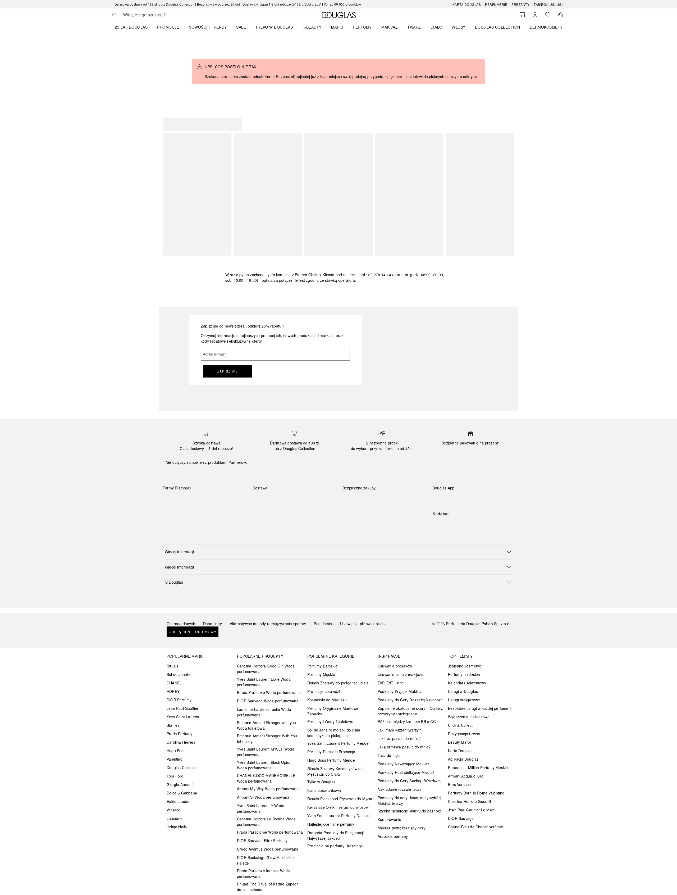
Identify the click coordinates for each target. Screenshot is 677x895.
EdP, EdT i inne (391, 682)
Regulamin (323, 623)
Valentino (174, 759)
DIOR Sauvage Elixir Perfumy (262, 840)
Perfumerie (496, 4)
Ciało (436, 27)
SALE (241, 27)
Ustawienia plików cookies (362, 623)
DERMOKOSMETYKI (548, 27)
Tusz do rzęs (389, 755)
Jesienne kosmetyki (465, 666)
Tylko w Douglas (321, 781)
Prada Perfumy (180, 733)
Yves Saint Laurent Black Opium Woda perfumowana (264, 765)
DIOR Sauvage (461, 818)
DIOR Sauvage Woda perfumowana (268, 700)
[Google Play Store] (445, 499)
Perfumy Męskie (321, 674)
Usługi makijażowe (464, 699)
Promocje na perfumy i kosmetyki (335, 845)
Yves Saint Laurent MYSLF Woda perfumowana (265, 751)
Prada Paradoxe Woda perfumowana (269, 692)
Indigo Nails (177, 826)
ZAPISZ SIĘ (227, 371)
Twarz (414, 27)
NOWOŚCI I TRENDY (208, 27)
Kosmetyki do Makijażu (327, 699)
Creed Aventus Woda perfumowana (267, 849)
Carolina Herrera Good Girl (471, 801)
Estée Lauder (178, 801)
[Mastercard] (190, 500)
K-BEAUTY (312, 27)
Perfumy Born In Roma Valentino (476, 793)
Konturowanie (389, 819)
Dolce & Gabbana (182, 793)
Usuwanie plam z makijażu (400, 674)
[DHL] (261, 500)
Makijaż (389, 27)
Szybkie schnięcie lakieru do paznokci (410, 811)
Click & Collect (460, 725)
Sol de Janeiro (179, 674)
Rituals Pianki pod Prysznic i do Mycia (339, 798)
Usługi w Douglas (463, 691)
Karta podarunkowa (324, 790)
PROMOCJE (168, 27)
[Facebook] (436, 524)
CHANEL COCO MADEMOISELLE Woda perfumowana (266, 778)
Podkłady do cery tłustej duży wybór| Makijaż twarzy (409, 800)
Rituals (172, 666)
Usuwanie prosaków (395, 666)
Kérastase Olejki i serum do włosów (338, 807)
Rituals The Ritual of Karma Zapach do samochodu (268, 886)
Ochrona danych (181, 623)
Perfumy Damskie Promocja (331, 751)
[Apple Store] (473, 499)
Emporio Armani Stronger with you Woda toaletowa (266, 725)
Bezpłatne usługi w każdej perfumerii (479, 708)
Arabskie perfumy (393, 836)
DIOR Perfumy (179, 699)
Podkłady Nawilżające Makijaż (403, 763)
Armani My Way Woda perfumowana (268, 788)
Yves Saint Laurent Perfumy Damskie (339, 815)
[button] (338, 551)
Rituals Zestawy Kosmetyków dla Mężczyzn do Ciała (335, 771)
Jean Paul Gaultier (183, 708)
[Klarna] (171, 500)
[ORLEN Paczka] (299, 500)
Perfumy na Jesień (464, 674)
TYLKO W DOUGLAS (274, 27)
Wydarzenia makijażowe (469, 716)
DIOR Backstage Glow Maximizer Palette (265, 860)
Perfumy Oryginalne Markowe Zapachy (332, 711)
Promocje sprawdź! (323, 691)
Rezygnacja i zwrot (464, 733)
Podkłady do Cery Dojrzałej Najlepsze (410, 699)
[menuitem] (134, 27)
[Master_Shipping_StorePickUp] (318, 500)
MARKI (337, 27)
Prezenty (520, 4)
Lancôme (174, 818)
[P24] (228, 500)
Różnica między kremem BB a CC (407, 721)
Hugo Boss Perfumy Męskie (331, 760)
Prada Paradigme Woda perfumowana (270, 832)
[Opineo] (403, 493)
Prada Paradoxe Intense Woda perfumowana (263, 873)
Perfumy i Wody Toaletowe (330, 721)
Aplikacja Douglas (463, 759)
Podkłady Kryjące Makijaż (400, 691)
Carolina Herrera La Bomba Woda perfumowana (266, 821)
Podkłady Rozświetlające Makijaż (406, 772)
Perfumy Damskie (322, 666)
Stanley (173, 725)
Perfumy (362, 27)
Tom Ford (175, 776)
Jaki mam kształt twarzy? (399, 730)
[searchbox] (161, 15)
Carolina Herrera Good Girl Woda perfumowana (266, 668)
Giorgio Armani (180, 784)
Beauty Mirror (460, 742)
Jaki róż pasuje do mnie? (399, 738)
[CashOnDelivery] (171, 512)
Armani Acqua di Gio (465, 776)
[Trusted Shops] (359, 493)
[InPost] (280, 500)
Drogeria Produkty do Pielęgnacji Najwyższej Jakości (335, 835)
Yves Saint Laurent (183, 716)
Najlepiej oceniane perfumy (330, 824)
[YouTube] (455, 524)
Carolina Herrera (181, 742)
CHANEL (174, 682)
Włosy (458, 27)
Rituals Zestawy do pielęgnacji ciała (338, 682)
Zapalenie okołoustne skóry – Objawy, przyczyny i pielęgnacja (410, 711)
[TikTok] (464, 524)
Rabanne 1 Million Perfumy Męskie (478, 767)
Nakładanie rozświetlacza (400, 789)
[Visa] (209, 500)
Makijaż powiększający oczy (402, 827)
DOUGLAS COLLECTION (497, 27)
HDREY (173, 691)
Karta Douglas (466, 4)
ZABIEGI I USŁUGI (548, 4)
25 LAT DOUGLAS (131, 27)
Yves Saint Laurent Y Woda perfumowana (260, 808)
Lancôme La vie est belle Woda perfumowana (264, 712)
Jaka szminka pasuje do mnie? (404, 746)
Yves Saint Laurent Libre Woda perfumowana (264, 681)
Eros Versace (459, 784)
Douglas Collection (183, 767)
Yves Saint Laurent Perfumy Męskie (338, 743)
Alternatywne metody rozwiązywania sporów (268, 623)
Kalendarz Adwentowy (467, 682)
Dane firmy (212, 623)
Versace (173, 809)
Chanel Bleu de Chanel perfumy (475, 826)
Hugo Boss (176, 750)
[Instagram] (446, 524)
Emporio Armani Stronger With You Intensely (267, 738)
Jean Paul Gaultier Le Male (471, 809)
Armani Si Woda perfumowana (263, 797)
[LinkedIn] (473, 524)
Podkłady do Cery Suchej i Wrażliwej (409, 780)
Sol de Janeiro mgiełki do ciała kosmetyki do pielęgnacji (333, 732)
